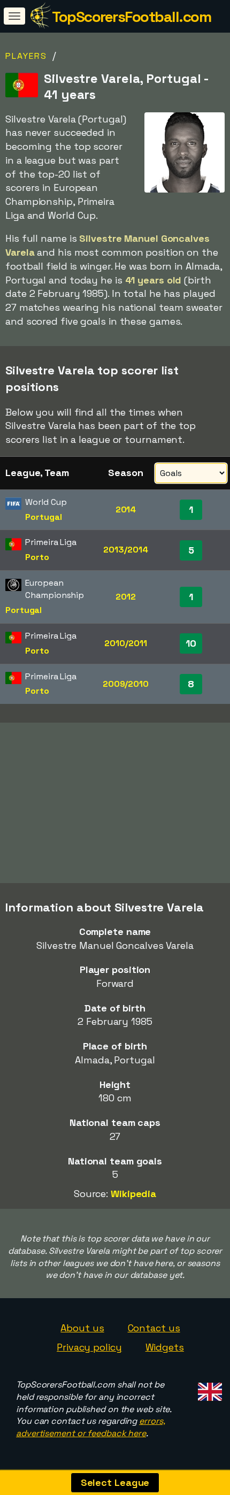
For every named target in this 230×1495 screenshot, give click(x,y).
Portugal (43, 517)
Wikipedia (133, 1193)
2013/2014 (125, 549)
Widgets (164, 1347)
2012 (126, 596)
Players (26, 56)
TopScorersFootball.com (131, 16)
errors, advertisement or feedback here (90, 1427)
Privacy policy (89, 1347)
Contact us (154, 1328)
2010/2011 (125, 643)
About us (82, 1328)
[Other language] (208, 1388)
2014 (126, 509)
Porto (37, 557)
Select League (115, 1482)
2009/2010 (126, 683)
